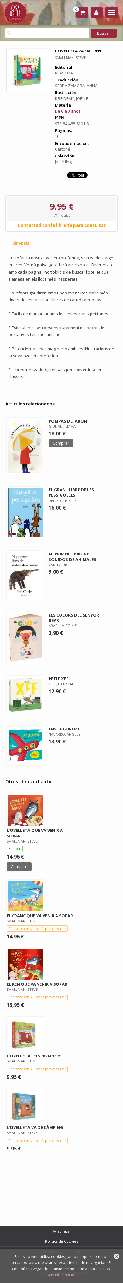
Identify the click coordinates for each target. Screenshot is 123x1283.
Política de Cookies (61, 1241)
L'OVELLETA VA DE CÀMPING (35, 1127)
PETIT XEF (58, 679)
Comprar (61, 443)
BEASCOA (64, 73)
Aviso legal (62, 1231)
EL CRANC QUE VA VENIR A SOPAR (40, 916)
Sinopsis (21, 243)
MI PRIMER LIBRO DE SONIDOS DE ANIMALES (72, 556)
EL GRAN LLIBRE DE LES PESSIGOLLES (71, 492)
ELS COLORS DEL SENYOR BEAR (74, 617)
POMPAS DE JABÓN (68, 421)
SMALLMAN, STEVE (70, 57)
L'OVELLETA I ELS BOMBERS (34, 1056)
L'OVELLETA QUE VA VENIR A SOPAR (35, 832)
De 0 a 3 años (68, 111)
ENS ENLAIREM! (64, 729)
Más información (62, 1275)
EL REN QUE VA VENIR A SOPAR (37, 984)
